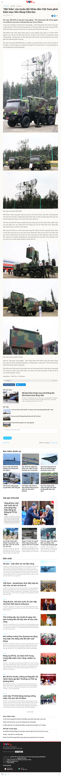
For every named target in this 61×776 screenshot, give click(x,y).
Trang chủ (6, 6)
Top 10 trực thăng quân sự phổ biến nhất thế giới (11, 486)
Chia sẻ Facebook (9, 384)
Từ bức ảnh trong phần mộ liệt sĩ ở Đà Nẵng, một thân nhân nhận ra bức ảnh (24, 719)
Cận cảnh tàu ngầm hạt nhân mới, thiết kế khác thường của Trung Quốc (30, 468)
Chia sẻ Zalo (22, 384)
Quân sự (19, 6)
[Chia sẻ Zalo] (55, 16)
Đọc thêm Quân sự (12, 451)
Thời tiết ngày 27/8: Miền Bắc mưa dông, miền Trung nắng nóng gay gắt (49, 542)
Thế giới (12, 6)
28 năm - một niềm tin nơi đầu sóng (18, 563)
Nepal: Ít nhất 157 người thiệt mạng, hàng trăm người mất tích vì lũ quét (30, 542)
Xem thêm (30, 712)
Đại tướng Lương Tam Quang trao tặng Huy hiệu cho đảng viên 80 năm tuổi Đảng (20, 638)
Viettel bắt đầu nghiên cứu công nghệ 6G (22, 422)
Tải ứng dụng (7, 765)
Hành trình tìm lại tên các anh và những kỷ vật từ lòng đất (19, 722)
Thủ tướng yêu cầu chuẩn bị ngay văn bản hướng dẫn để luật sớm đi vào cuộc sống (20, 619)
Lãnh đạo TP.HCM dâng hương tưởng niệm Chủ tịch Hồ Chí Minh (19, 697)
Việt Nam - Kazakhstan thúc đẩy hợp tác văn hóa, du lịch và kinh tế (20, 584)
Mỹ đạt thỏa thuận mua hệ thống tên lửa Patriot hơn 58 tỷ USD (38, 394)
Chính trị (5, 580)
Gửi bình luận (7, 438)
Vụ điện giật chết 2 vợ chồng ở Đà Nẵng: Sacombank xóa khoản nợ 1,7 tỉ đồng (24, 725)
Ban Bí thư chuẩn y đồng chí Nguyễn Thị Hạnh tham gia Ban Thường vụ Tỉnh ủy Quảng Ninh (20, 678)
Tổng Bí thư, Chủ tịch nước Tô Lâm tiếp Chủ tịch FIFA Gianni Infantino (20, 602)
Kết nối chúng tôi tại (8, 752)
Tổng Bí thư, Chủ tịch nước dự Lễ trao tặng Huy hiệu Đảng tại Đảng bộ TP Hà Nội (11, 508)
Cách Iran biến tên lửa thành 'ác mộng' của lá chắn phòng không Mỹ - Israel (32, 409)
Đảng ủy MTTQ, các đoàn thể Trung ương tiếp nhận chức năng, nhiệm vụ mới (19, 658)
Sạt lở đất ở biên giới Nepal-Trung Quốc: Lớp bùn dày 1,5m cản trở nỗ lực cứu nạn (11, 543)
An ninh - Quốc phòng (7, 561)
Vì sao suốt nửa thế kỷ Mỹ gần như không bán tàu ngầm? (10, 468)
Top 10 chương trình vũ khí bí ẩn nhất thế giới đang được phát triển (48, 468)
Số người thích (54, 442)
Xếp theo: (41, 442)
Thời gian (47, 442)
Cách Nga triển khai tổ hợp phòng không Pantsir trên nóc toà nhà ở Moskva (30, 488)
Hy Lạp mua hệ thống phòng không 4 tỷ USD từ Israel (26, 416)
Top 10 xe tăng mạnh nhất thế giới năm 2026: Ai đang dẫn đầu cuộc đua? (48, 488)
